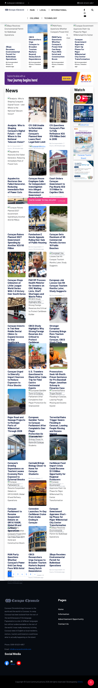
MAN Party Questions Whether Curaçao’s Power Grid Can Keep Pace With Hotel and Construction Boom (58, 48)
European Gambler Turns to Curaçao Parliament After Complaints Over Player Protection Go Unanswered (37, 427)
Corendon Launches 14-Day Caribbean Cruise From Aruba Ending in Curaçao (37, 515)
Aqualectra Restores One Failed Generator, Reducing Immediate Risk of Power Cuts (16, 185)
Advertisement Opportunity (71, 619)
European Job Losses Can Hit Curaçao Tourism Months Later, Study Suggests (58, 285)
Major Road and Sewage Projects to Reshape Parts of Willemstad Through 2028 (16, 424)
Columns (34, 18)
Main (32, 10)
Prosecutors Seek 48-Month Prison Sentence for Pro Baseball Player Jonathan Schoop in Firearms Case (58, 380)
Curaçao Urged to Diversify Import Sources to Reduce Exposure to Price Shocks (16, 378)
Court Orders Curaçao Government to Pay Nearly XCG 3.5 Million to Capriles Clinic (57, 185)
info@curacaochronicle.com (20, 649)
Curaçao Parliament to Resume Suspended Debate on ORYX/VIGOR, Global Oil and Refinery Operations (15, 519)
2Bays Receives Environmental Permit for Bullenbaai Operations (13, 52)
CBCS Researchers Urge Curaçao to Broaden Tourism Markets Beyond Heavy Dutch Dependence (35, 48)
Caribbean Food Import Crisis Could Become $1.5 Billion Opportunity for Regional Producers (58, 471)
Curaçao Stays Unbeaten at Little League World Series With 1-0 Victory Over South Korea (17, 287)
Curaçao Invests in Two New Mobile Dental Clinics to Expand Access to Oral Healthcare (16, 334)
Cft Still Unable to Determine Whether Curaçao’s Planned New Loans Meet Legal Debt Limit (37, 133)
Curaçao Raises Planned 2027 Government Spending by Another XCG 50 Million (16, 241)
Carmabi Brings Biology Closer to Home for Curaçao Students (37, 468)
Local (43, 10)
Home (61, 609)
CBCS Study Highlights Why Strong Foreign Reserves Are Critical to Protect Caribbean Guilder (36, 335)
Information (63, 614)
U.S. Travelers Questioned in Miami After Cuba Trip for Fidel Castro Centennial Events (37, 380)
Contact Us (63, 624)
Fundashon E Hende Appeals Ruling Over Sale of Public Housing (37, 238)
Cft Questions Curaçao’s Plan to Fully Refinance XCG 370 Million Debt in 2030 (58, 132)
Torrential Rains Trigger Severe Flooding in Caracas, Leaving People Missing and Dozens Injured (58, 425)
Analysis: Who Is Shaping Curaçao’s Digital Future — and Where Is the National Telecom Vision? (16, 133)
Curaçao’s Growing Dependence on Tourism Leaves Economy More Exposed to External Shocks (16, 471)
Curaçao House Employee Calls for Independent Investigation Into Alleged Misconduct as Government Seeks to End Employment (37, 189)
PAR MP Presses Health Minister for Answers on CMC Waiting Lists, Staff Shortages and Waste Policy (37, 288)
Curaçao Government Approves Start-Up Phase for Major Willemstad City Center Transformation (82, 49)
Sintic (80, 681)
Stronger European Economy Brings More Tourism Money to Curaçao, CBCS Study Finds (58, 334)
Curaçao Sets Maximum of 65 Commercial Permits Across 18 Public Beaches (58, 241)
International (59, 10)
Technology (50, 18)
